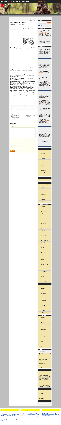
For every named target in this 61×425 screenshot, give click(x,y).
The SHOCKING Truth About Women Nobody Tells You (50, 413)
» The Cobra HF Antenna (43, 141)
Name (12, 139)
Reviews (42, 160)
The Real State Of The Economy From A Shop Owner (29, 412)
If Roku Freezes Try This (43, 357)
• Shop (28, 1)
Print (29, 20)
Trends (42, 175)
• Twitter (11, 1)
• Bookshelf (5, 1)
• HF (26, 1)
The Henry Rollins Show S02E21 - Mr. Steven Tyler (49, 412)
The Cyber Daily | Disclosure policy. (18, 422)
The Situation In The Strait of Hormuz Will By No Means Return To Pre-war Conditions (15, 115)
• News (14, 1)
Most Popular (20, 108)
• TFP (24, 1)
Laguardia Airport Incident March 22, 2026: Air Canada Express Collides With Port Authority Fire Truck (15, 118)
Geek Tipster (43, 153)
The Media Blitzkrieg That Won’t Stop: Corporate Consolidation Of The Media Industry (15, 113)
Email (31, 20)
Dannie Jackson (41, 378)
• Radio (17, 1)
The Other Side (43, 172)
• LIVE (19, 1)
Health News (43, 155)
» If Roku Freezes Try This (43, 71)
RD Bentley (13, 24)
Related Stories (13, 108)
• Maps (8, 1)
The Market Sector (43, 170)
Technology (42, 165)
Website (12, 146)
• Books (2, 1)
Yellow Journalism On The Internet (17, 23)
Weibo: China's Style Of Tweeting (44, 376)
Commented (43, 351)
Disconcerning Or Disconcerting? (44, 359)
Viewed (40, 351)
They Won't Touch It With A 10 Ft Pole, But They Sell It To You (51, 416)
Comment (12, 126)
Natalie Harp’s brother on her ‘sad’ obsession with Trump (30, 413)
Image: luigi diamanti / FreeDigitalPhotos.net (17, 103)
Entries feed (41, 393)
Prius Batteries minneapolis (43, 375)
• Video (22, 1)
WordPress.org (41, 398)
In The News (23, 24)
